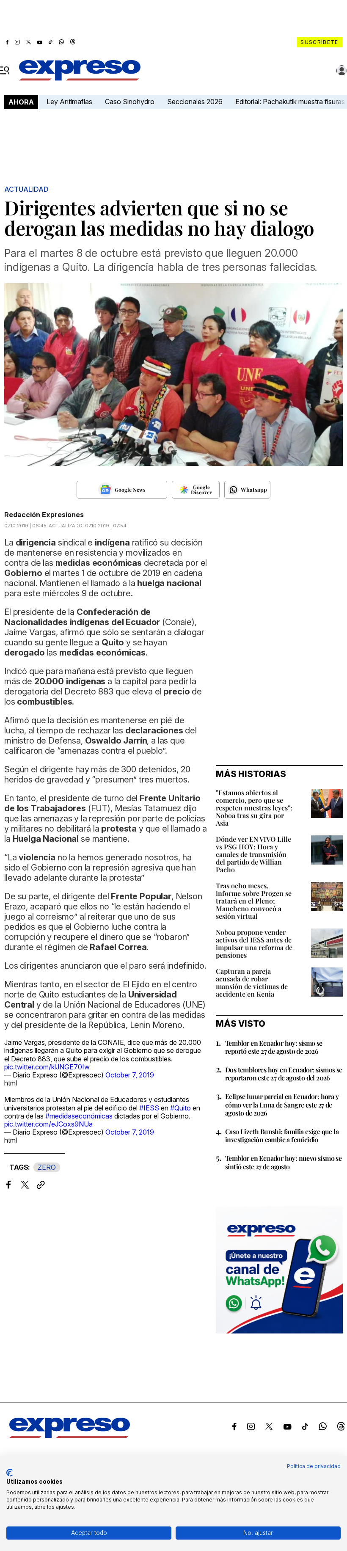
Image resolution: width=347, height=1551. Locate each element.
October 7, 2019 (129, 1075)
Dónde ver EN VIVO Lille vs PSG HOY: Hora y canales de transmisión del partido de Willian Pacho (253, 854)
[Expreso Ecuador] (69, 1435)
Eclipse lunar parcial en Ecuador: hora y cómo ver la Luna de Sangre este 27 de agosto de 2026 (282, 1104)
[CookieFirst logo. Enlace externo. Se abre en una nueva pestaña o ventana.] (9, 1473)
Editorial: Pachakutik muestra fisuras (291, 101)
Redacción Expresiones (44, 514)
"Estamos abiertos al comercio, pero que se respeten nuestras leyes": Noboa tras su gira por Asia (254, 807)
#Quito (180, 1108)
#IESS (149, 1108)
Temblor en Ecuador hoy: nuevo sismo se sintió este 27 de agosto (283, 1162)
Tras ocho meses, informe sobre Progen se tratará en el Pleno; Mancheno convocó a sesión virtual (254, 900)
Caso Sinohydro (129, 101)
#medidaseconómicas (79, 1116)
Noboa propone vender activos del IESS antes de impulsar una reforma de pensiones (254, 943)
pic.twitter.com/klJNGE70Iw (47, 1067)
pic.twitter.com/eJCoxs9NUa (48, 1124)
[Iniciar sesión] (342, 71)
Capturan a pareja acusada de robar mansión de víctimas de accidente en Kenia (252, 982)
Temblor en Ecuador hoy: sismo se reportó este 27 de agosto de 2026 (273, 1047)
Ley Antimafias (69, 101)
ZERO (47, 1167)
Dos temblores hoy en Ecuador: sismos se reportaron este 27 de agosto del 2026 (283, 1073)
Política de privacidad (314, 1466)
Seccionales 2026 (195, 101)
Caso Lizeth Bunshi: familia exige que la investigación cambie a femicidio (282, 1135)
